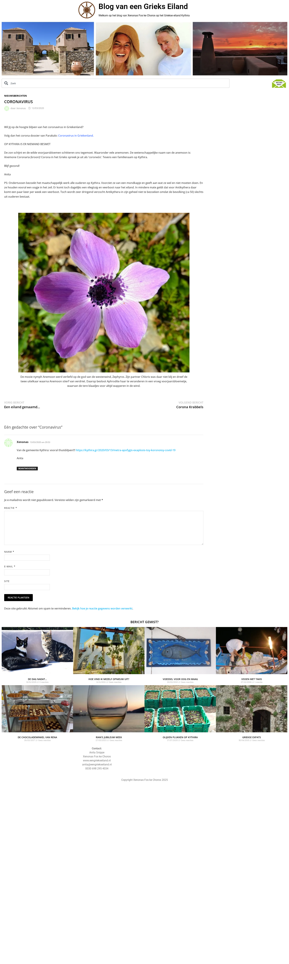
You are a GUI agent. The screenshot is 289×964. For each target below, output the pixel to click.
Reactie (10, 507)
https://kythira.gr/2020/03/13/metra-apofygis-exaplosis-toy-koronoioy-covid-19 (125, 450)
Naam (9, 551)
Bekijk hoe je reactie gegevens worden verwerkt (102, 608)
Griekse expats (251, 737)
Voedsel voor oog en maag (180, 679)
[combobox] (115, 83)
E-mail (9, 566)
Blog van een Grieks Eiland (143, 6)
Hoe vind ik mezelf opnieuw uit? (108, 679)
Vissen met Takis (251, 679)
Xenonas (21, 108)
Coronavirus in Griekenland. (76, 135)
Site (7, 581)
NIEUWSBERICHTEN (15, 95)
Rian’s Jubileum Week (109, 737)
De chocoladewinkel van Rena (37, 737)
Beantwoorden (27, 468)
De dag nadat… (37, 679)
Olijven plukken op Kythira (180, 737)
